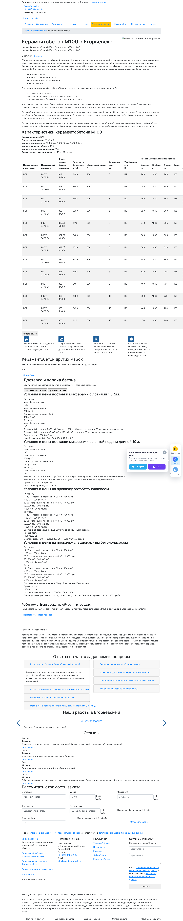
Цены (85, 24)
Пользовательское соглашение (37, 869)
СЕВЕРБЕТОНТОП (30, 839)
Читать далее (30, 333)
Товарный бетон (101, 843)
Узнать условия (98, 2)
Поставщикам (138, 24)
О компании (42, 24)
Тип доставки (76, 806)
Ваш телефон (28, 818)
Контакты (153, 24)
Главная (29, 24)
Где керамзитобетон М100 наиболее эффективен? (55, 664)
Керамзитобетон (101, 859)
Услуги (73, 24)
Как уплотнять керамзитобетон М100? (118, 688)
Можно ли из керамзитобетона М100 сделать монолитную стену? (63, 705)
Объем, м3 (122, 792)
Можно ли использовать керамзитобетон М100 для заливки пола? (63, 689)
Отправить (145, 886)
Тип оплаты (27, 806)
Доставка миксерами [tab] (35, 390)
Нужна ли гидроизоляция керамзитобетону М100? (125, 672)
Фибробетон (99, 855)
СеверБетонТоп (31, 6)
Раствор (97, 851)
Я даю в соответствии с (82, 833)
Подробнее (28, 375)
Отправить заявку (139, 822)
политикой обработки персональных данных (121, 833)
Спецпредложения (101, 24)
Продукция (57, 24)
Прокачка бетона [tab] (57, 390)
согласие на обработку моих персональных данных (54, 833)
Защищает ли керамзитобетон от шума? (120, 664)
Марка (73, 792)
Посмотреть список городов (37, 614)
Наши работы (121, 24)
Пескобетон (99, 847)
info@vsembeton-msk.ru (69, 861)
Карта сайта (28, 874)
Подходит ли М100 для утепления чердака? (52, 697)
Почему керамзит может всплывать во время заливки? (127, 680)
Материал (27, 792)
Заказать (38, 56)
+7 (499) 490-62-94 (33, 9)
